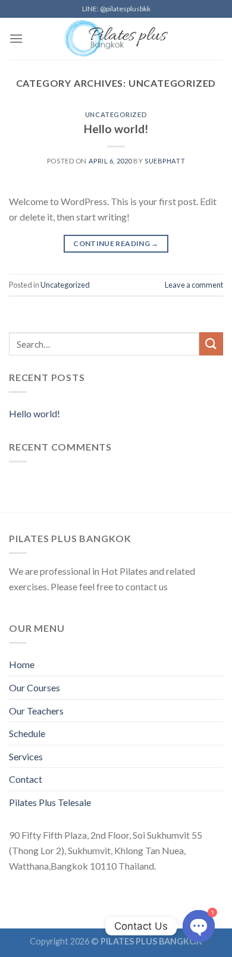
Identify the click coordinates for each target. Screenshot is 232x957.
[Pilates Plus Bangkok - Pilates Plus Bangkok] (116, 38)
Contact (25, 779)
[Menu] (16, 38)
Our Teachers (36, 710)
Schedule (27, 733)
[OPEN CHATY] (199, 926)
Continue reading (116, 243)
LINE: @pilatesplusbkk (116, 8)
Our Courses (34, 687)
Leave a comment (194, 284)
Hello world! (116, 129)
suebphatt (165, 161)
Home (22, 664)
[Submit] (211, 343)
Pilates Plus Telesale (50, 802)
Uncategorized (116, 114)
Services (26, 756)
